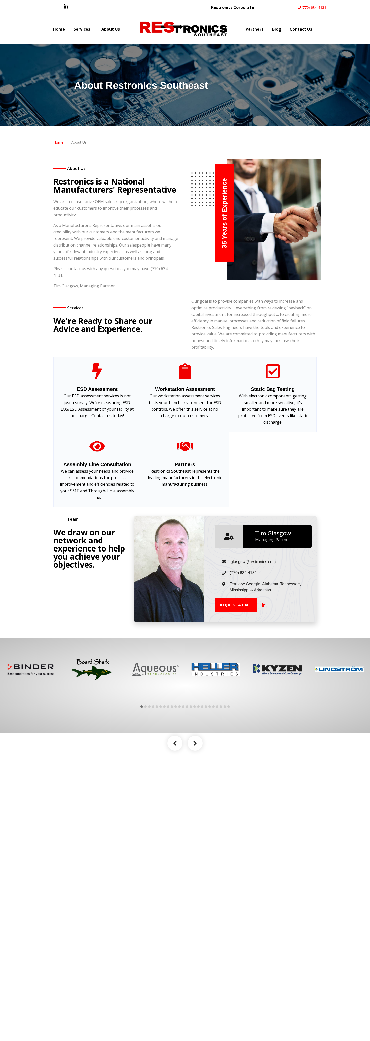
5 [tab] (157, 706)
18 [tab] (206, 706)
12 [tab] (183, 706)
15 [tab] (194, 706)
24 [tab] (228, 706)
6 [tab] (160, 706)
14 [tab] (191, 706)
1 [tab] (141, 706)
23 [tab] (225, 706)
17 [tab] (202, 706)
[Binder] (31, 669)
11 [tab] (179, 706)
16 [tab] (198, 706)
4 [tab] (153, 706)
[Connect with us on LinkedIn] (65, 7)
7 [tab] (164, 706)
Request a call (236, 604)
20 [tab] (213, 706)
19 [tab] (209, 706)
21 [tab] (217, 706)
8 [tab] (168, 706)
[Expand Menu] (92, 29)
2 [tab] (145, 706)
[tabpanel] (31, 669)
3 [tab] (149, 706)
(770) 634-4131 (313, 7)
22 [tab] (221, 706)
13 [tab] (187, 706)
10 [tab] (175, 706)
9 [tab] (172, 706)
